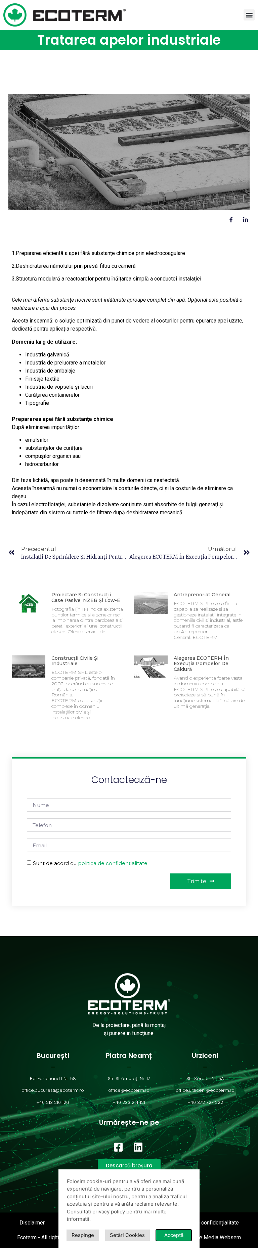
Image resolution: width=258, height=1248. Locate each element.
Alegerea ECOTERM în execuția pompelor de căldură (201, 664)
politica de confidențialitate (112, 863)
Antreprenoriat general (202, 595)
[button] (249, 14)
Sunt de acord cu (90, 863)
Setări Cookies (127, 1235)
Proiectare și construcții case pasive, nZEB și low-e (85, 597)
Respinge (83, 1235)
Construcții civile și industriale (74, 661)
